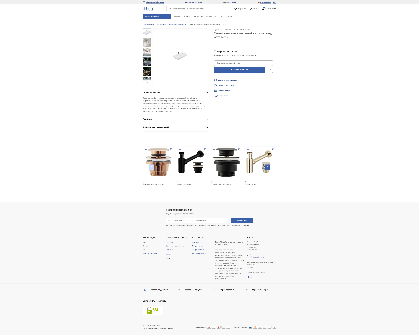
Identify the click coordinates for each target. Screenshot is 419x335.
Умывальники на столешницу (177, 24)
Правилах (245, 225)
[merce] (170, 328)
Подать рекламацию (199, 253)
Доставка (169, 242)
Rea (144, 182)
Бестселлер (198, 16)
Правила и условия (150, 253)
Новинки (187, 16)
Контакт (230, 16)
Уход (168, 258)
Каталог (169, 254)
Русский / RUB (265, 2)
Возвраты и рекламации (175, 246)
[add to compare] (146, 149)
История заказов (198, 246)
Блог (274, 2)
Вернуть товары (198, 250)
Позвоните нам (223, 96)
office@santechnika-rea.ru (155, 2)
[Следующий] (267, 167)
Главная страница (149, 24)
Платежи (169, 250)
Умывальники (161, 24)
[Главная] (149, 8)
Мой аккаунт (196, 242)
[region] (147, 56)
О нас (221, 16)
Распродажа (211, 16)
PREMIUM (177, 16)
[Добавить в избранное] (171, 149)
